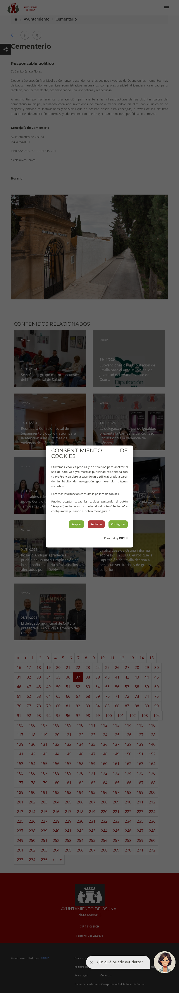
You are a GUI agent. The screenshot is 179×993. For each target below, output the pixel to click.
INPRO (123, 538)
